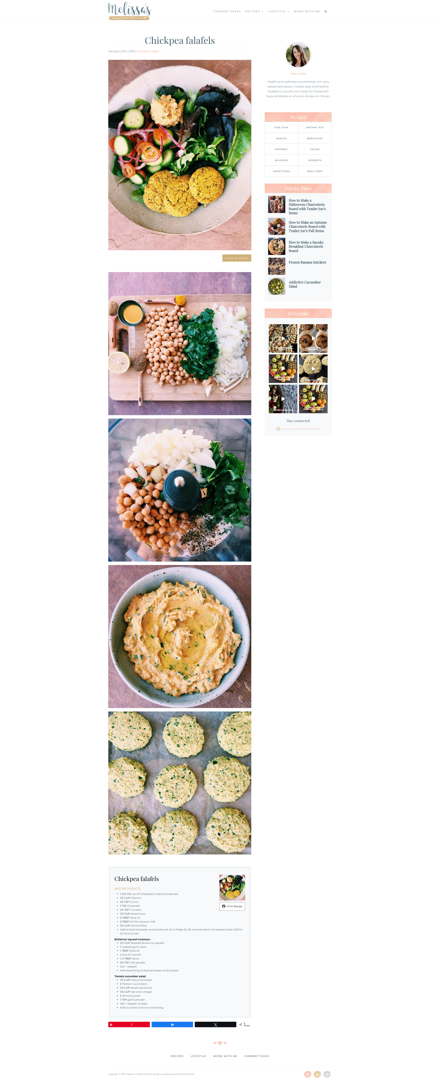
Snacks (281, 138)
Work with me (225, 1056)
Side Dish (281, 127)
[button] (326, 11)
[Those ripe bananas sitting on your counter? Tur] (313, 338)
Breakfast (315, 138)
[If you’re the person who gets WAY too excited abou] (313, 399)
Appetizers (281, 171)
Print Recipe (234, 906)
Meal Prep (315, 171)
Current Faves (256, 1056)
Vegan (155, 51)
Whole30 (281, 160)
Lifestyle (198, 1056)
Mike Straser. (188, 1074)
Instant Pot (315, 127)
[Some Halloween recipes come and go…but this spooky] (283, 399)
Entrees (281, 149)
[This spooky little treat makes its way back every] (283, 338)
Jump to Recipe (237, 258)
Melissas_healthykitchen (300, 429)
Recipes (143, 51)
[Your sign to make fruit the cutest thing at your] (283, 368)
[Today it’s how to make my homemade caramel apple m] (313, 368)
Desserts (315, 160)
